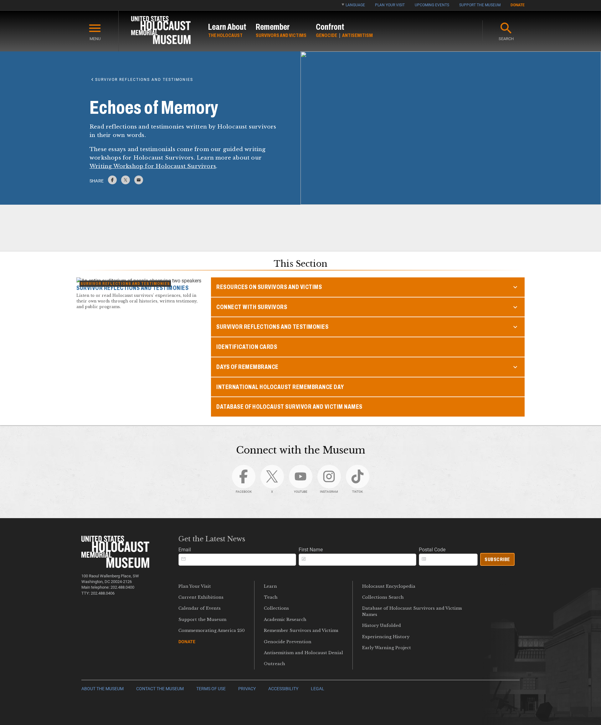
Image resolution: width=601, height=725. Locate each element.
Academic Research (285, 619)
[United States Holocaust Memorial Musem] (115, 566)
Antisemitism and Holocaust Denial (303, 652)
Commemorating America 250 (211, 630)
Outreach (274, 663)
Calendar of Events (199, 608)
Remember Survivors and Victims (301, 630)
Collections (276, 608)
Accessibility (283, 688)
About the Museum (102, 688)
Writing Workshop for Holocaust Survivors (153, 166)
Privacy (247, 688)
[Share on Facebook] (112, 183)
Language (355, 5)
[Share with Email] (138, 183)
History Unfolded (381, 625)
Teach (271, 597)
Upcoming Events (432, 5)
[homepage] (161, 31)
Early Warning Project (386, 647)
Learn (270, 586)
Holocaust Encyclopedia (388, 586)
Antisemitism (357, 35)
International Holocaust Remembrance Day (280, 387)
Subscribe (497, 559)
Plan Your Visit (390, 5)
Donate (518, 5)
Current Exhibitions (200, 597)
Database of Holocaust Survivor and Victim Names (289, 406)
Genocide (326, 35)
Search (506, 38)
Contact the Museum (160, 688)
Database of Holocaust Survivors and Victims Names (412, 611)
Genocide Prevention (287, 641)
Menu (95, 38)
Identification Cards (246, 347)
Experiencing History (385, 636)
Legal (317, 688)
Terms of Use (211, 688)
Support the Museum (480, 5)
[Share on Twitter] (125, 183)
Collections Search (383, 597)
